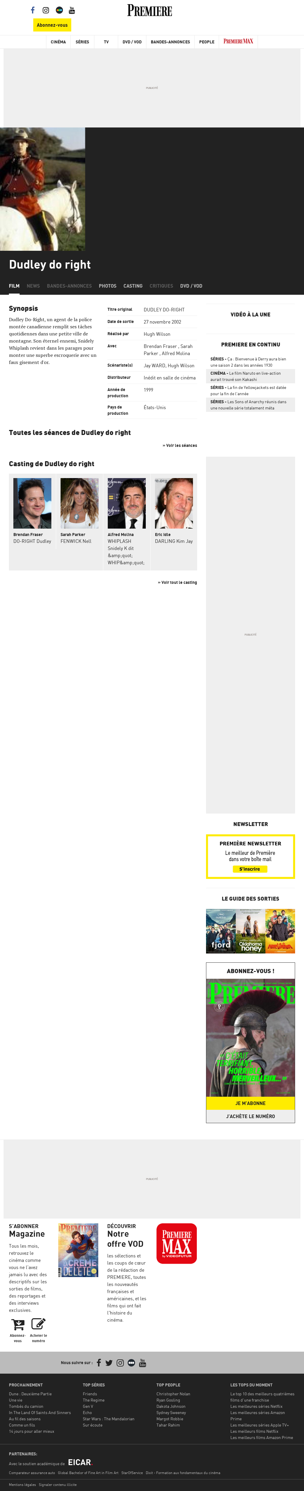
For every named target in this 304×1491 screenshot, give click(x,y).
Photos (107, 286)
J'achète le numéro (250, 1116)
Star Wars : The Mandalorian (108, 1418)
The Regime (93, 1399)
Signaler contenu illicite (58, 1484)
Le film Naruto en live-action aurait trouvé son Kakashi (245, 376)
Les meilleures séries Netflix (256, 1406)
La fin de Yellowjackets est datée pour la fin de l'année (248, 390)
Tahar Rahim (168, 1424)
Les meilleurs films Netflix (254, 1431)
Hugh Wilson (157, 334)
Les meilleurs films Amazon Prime (261, 1437)
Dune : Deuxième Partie (30, 1393)
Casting (133, 286)
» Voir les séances (180, 445)
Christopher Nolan (173, 1393)
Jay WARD (154, 365)
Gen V (88, 1406)
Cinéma (58, 41)
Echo (87, 1412)
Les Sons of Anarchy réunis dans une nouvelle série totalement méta (248, 404)
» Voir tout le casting (177, 582)
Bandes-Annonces (170, 41)
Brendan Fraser (160, 346)
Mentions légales (22, 1484)
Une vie (15, 1399)
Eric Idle (163, 534)
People (206, 41)
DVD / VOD (132, 41)
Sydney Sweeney (171, 1412)
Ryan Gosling (168, 1399)
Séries (82, 41)
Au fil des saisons (25, 1418)
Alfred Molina (176, 353)
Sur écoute (92, 1424)
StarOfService (132, 1472)
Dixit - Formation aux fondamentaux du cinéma (183, 1472)
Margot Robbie (169, 1418)
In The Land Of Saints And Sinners (40, 1412)
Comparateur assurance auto (32, 1472)
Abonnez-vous (52, 25)
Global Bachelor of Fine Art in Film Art (88, 1472)
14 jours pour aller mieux (31, 1431)
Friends (90, 1393)
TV (106, 41)
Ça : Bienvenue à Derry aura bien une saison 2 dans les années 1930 (248, 362)
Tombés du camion (26, 1406)
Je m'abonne (250, 1103)
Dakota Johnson (171, 1406)
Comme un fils (22, 1424)
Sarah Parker (73, 534)
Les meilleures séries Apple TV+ (259, 1424)
